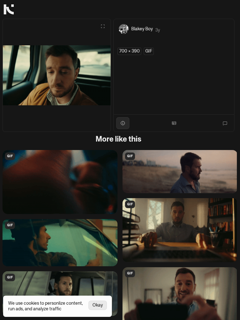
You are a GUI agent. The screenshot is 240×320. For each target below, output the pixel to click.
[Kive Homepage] (8, 9)
